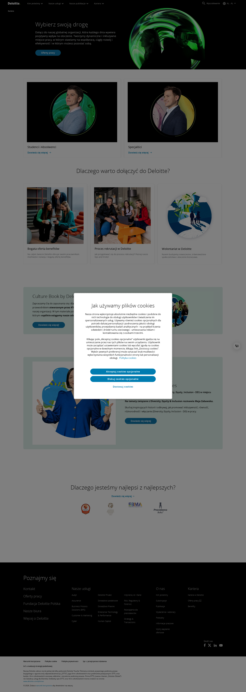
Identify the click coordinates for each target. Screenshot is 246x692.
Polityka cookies (127, 358)
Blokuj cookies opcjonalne (123, 379)
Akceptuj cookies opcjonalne (123, 371)
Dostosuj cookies (123, 386)
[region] (123, 346)
